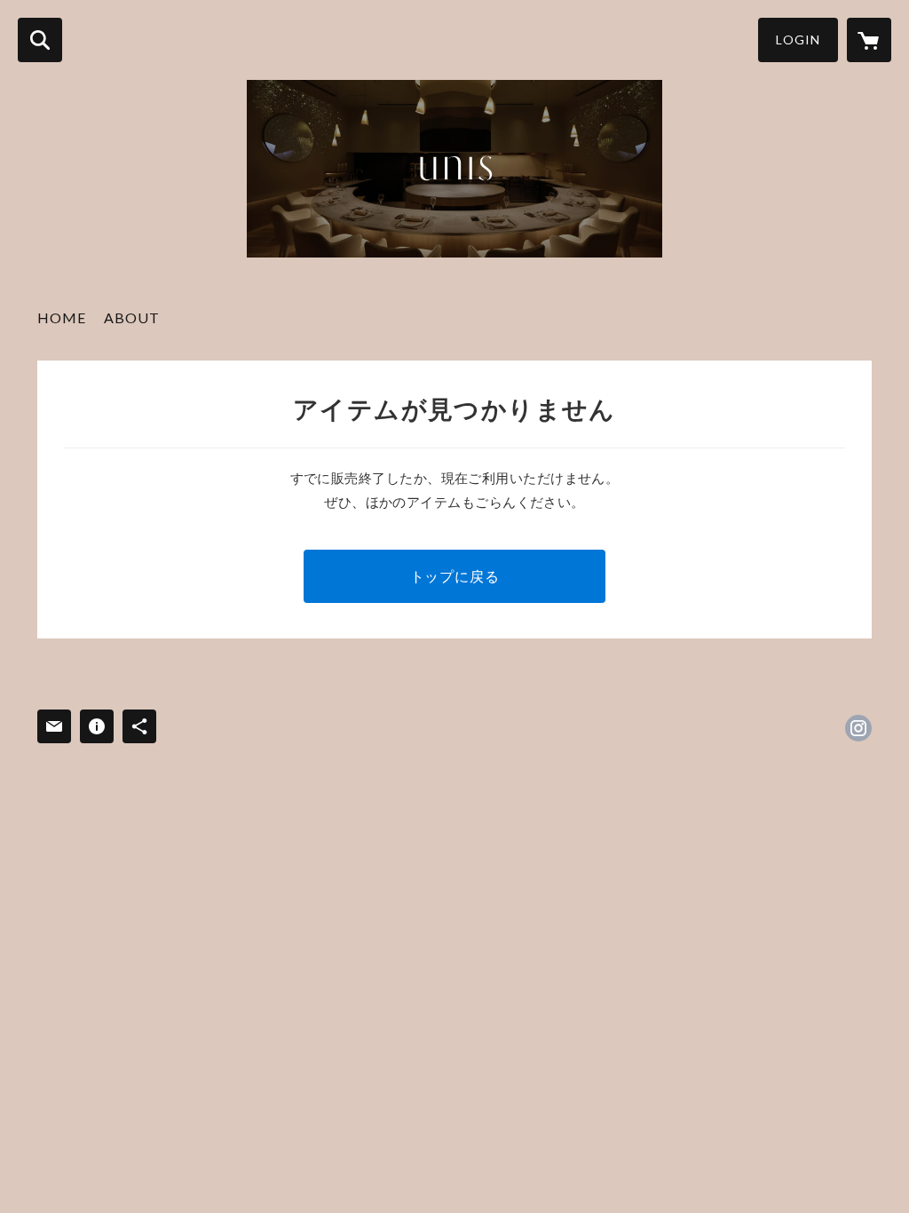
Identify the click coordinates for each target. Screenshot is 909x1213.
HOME (61, 317)
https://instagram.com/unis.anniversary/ (858, 728)
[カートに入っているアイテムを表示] (869, 40)
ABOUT (132, 317)
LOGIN (798, 39)
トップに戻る (455, 575)
